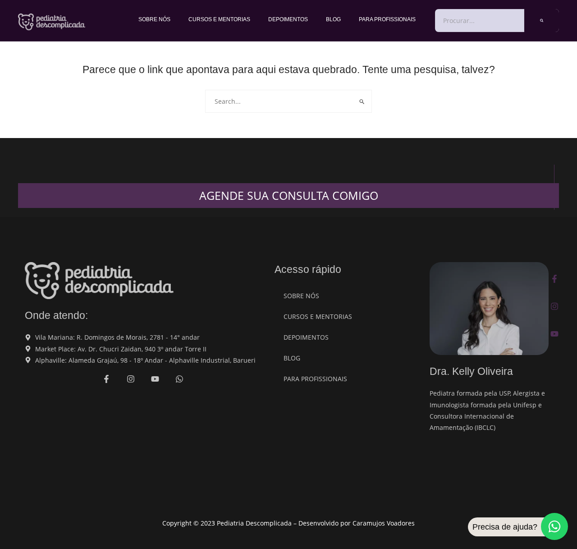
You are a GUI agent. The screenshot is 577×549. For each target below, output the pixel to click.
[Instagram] (554, 306)
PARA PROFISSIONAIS (387, 19)
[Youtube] (554, 334)
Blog (333, 19)
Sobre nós (154, 19)
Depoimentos (288, 19)
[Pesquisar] (541, 20)
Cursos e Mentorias (219, 19)
